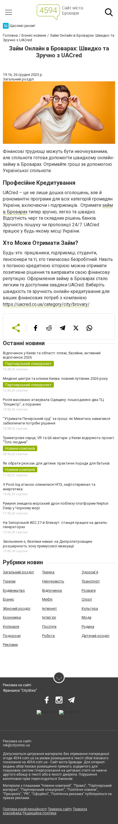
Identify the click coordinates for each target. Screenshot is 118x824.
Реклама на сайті (17, 685)
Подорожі (12, 636)
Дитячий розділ (95, 636)
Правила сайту (60, 809)
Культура (90, 608)
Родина (88, 626)
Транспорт (91, 581)
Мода (86, 617)
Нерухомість (53, 581)
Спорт (87, 599)
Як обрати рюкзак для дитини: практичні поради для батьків (56, 463)
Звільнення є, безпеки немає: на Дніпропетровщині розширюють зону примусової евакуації (47, 543)
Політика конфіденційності (25, 809)
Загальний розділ (18, 572)
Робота (48, 636)
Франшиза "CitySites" (20, 691)
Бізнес (8, 599)
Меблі (47, 599)
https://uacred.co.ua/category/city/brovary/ (46, 304)
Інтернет (49, 608)
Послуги (49, 626)
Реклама (10, 644)
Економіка (12, 617)
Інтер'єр (49, 617)
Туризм (9, 581)
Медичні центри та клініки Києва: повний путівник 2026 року (55, 378)
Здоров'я (90, 572)
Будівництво (14, 590)
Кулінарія (11, 626)
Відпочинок (52, 590)
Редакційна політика (39, 813)
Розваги (89, 590)
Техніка (48, 572)
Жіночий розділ (16, 608)
